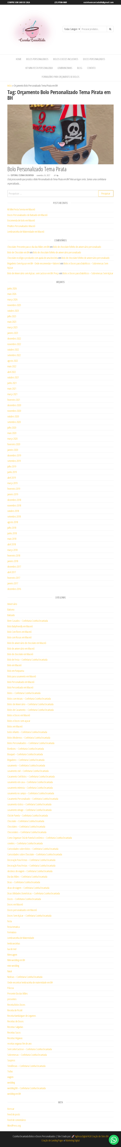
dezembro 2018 (14, 500)
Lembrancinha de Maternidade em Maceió (25, 231)
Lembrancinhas (65, 68)
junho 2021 (12, 383)
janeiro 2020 (12, 450)
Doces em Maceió (15, 904)
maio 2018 (11, 538)
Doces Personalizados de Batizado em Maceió (27, 215)
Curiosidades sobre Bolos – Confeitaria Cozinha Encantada (32, 848)
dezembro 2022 (14, 338)
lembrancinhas (13, 943)
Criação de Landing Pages (52, 1140)
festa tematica (13, 927)
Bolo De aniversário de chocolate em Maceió (26, 643)
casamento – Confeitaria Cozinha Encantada (26, 765)
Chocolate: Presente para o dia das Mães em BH (28, 247)
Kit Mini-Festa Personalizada (39, 68)
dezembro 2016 (14, 589)
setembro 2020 (14, 422)
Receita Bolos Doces (16, 1004)
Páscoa (10, 988)
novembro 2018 (14, 505)
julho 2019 (11, 466)
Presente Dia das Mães (17, 993)
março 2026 (12, 299)
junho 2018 (12, 533)
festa (9, 921)
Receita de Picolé (14, 1010)
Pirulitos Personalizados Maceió (21, 226)
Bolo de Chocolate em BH (18, 252)
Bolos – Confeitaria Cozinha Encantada (23, 693)
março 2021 (12, 394)
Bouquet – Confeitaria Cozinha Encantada (25, 754)
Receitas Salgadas (15, 1027)
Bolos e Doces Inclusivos (65, 59)
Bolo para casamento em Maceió (21, 676)
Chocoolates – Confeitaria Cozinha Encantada (26, 832)
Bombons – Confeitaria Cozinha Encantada (25, 748)
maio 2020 (11, 433)
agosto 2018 (12, 522)
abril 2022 (11, 372)
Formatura (11, 932)
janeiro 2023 (12, 333)
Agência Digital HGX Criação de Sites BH (91, 1136)
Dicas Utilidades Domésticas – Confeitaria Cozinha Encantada (33, 893)
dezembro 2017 (14, 566)
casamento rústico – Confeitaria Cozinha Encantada (29, 804)
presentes (12, 999)
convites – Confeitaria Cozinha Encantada (25, 843)
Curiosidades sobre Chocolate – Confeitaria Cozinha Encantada (34, 854)
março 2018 (12, 550)
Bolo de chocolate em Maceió (20, 654)
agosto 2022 (12, 360)
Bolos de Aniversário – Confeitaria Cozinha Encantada (30, 704)
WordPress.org (14, 1125)
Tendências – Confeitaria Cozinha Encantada (26, 1066)
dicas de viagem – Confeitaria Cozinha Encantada (28, 888)
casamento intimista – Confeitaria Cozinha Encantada (30, 787)
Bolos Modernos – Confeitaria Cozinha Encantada (28, 737)
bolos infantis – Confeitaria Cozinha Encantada (27, 732)
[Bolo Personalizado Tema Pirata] (60, 134)
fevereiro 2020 (13, 444)
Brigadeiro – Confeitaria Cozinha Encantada (25, 760)
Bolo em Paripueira (15, 671)
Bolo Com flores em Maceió (19, 631)
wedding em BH (14, 1093)
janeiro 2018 (12, 561)
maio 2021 (11, 388)
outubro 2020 (13, 416)
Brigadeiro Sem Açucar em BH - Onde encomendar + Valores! (33, 263)
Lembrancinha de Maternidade (20, 938)
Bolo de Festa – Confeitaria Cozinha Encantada (27, 659)
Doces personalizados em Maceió (22, 910)
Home (18, 59)
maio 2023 (11, 321)
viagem (10, 1077)
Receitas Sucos (14, 1032)
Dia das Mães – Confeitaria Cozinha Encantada (27, 876)
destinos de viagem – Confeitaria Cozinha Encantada (29, 871)
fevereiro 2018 (13, 555)
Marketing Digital (73, 1140)
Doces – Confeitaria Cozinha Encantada (24, 899)
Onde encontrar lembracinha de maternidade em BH (30, 982)
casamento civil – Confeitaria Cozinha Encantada (28, 771)
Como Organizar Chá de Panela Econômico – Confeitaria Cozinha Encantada (39, 837)
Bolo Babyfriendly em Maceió (20, 626)
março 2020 (12, 438)
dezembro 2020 (14, 405)
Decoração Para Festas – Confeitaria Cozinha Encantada (31, 860)
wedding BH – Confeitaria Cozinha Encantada (26, 1088)
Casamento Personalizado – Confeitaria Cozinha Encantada (32, 798)
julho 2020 (11, 427)
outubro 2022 (13, 349)
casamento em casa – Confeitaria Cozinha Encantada (30, 782)
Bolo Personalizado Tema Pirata (36, 169)
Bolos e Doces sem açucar (18, 721)
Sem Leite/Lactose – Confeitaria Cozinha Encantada (29, 1049)
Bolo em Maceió (14, 665)
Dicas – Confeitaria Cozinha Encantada (23, 882)
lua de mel (11, 949)
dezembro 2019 (14, 455)
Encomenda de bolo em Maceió (21, 220)
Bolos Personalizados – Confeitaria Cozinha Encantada (30, 743)
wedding (11, 1082)
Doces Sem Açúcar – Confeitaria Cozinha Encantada (29, 915)
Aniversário (12, 604)
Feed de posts (13, 1114)
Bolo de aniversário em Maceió (21, 648)
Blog (79, 68)
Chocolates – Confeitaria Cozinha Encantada (26, 826)
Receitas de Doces (15, 1021)
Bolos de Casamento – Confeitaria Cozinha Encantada (30, 710)
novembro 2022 (14, 344)
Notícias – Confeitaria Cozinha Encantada (24, 977)
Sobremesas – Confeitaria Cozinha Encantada (27, 1054)
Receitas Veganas (15, 1038)
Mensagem (12, 954)
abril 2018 (11, 544)
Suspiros (11, 1060)
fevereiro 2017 (13, 577)
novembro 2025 (14, 305)
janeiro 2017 (12, 583)
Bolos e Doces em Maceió (18, 715)
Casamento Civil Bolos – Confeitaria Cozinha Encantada (31, 776)
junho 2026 (12, 288)
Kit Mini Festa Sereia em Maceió (21, 209)
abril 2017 (11, 572)
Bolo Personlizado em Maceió (20, 687)
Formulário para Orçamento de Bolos (60, 76)
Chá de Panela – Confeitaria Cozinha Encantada (27, 815)
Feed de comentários (16, 1120)
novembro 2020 (14, 411)
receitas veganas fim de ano (19, 1043)
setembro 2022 (14, 355)
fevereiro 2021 (13, 399)
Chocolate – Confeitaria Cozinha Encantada (25, 821)
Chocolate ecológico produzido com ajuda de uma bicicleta (32, 258)
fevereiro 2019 (13, 488)
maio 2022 (11, 366)
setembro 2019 (14, 461)
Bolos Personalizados (37, 59)
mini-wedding (13, 965)
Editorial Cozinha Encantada (22, 175)
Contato (91, 68)
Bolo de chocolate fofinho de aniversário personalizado (77, 247)
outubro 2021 (13, 377)
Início (9, 85)
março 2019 (12, 483)
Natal (9, 971)
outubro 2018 (13, 511)
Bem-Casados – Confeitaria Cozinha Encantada (27, 620)
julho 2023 (11, 316)
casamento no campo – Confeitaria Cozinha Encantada (30, 793)
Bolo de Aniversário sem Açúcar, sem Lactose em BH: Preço (33, 273)
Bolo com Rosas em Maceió (19, 637)
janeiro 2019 (12, 494)
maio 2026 (11, 294)
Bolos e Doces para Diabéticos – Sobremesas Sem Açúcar (88, 273)
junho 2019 (12, 472)
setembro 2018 (14, 516)
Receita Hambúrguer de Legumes (21, 1015)
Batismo (10, 609)
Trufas (10, 1071)
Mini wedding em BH (16, 960)
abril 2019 (11, 477)
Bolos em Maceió (15, 726)
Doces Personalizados (94, 59)
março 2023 (12, 327)
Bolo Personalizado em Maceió (20, 682)
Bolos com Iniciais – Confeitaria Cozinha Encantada (29, 698)
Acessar (10, 1108)
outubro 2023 (13, 310)
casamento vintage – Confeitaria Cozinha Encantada (29, 810)
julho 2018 (11, 527)
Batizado (11, 615)
